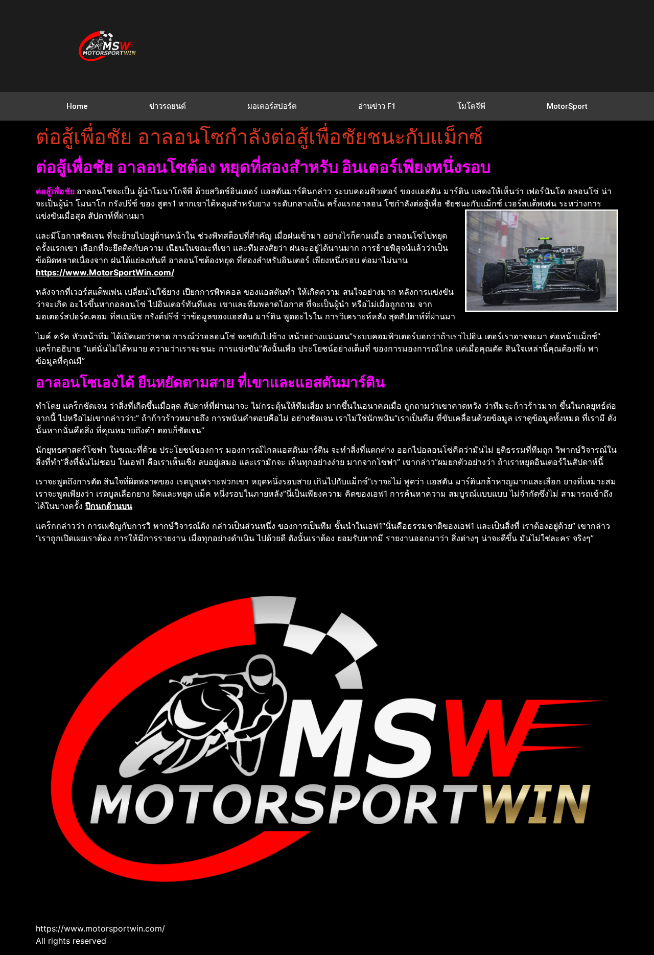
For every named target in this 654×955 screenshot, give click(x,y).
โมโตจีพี (471, 106)
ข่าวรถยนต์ (167, 106)
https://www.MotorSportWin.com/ (105, 272)
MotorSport (567, 106)
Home (77, 106)
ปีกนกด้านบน (108, 506)
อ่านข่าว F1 (377, 106)
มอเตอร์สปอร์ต (272, 106)
